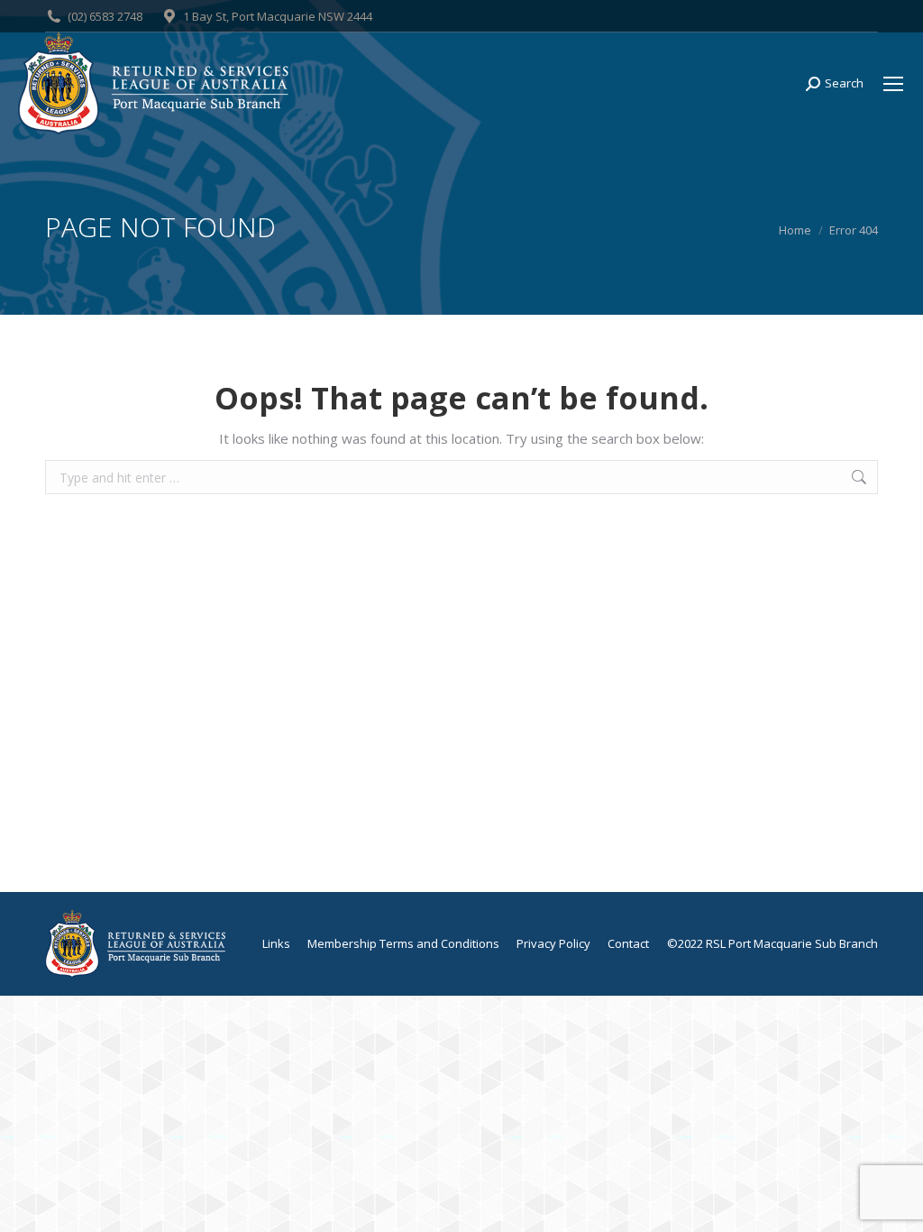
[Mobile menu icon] (893, 84)
